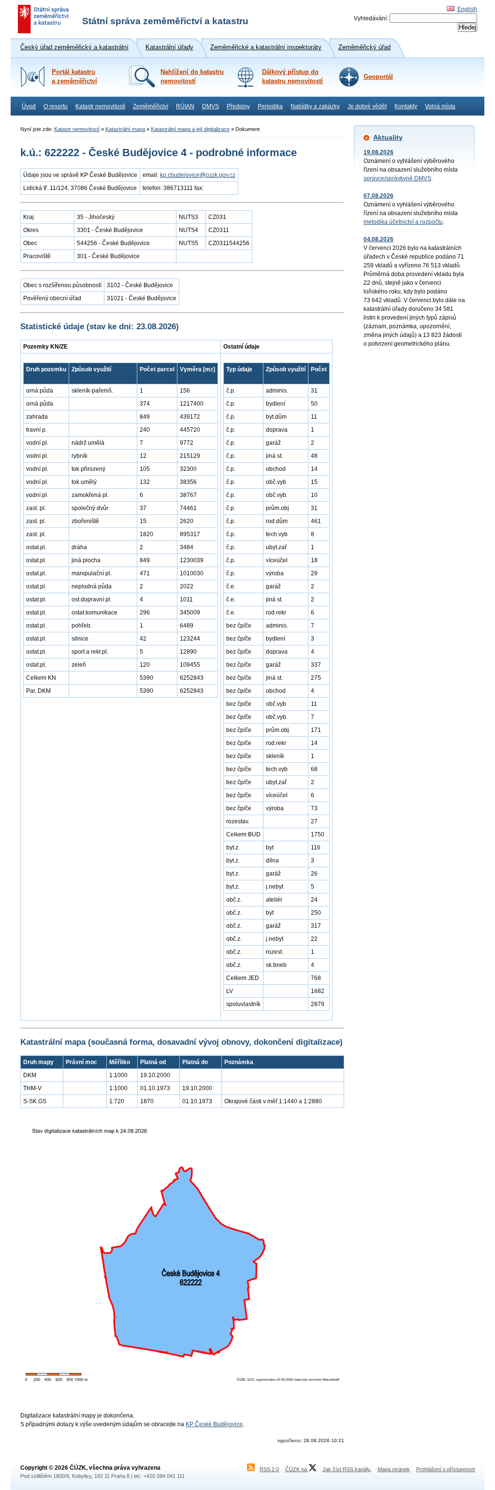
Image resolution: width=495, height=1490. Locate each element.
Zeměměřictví (150, 106)
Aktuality (388, 137)
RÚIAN (185, 106)
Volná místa (440, 106)
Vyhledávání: (371, 18)
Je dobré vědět (367, 106)
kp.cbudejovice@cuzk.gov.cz (197, 175)
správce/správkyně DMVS (397, 178)
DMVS (210, 106)
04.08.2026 (378, 239)
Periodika (270, 106)
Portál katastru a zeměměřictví (74, 77)
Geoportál (378, 76)
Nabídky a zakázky (315, 106)
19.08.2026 (378, 152)
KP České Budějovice (214, 1424)
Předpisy (238, 106)
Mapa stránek (394, 1469)
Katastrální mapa (125, 129)
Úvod (29, 106)
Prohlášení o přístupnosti (445, 1469)
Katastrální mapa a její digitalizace (190, 129)
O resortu (56, 106)
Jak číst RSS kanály (346, 1469)
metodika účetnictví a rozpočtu (403, 222)
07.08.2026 (378, 195)
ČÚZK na (296, 1469)
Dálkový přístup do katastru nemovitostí (292, 77)
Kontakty (405, 106)
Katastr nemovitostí (100, 106)
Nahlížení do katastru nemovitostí (192, 77)
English (467, 9)
